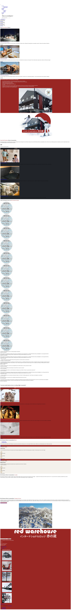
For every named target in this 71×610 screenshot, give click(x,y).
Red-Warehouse (10, 605)
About (3, 9)
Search (3, 13)
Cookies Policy (4, 608)
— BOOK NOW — (3, 19)
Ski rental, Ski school (3, 435)
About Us (5, 10)
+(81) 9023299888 (3, 546)
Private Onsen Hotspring (3, 179)
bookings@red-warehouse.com (6, 549)
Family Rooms (5, 7)
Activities (1, 402)
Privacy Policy (4, 607)
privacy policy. (12, 540)
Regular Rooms (6, 6)
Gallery (5, 11)
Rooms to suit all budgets (3, 58)
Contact (3, 12)
